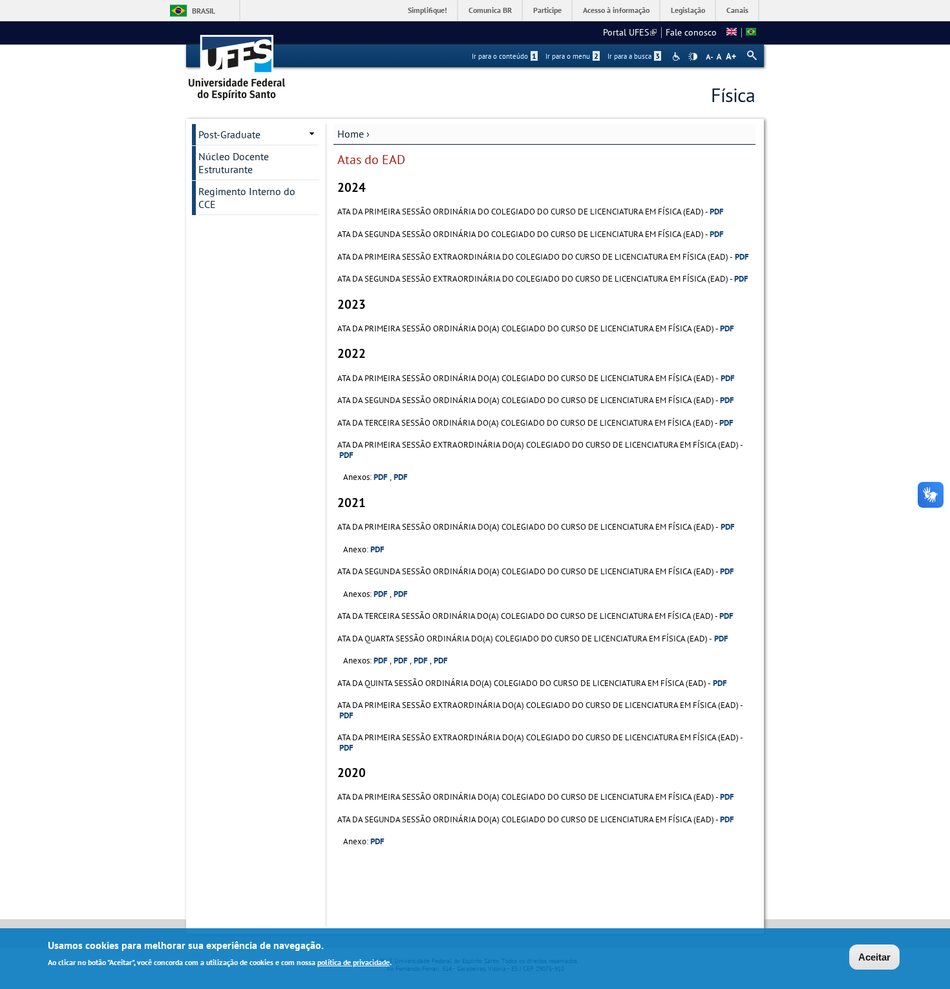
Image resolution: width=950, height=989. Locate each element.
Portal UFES (630, 32)
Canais (737, 10)
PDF (717, 211)
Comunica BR (490, 10)
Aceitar (874, 957)
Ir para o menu (571, 56)
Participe (547, 10)
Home (350, 133)
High (692, 56)
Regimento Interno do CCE (246, 198)
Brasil (203, 11)
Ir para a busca (633, 56)
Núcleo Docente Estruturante (233, 163)
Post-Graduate (229, 134)
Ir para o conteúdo (504, 56)
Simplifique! (427, 10)
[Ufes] (237, 63)
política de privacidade (353, 962)
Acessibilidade (677, 56)
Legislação (688, 10)
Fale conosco (691, 32)
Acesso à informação (616, 10)
